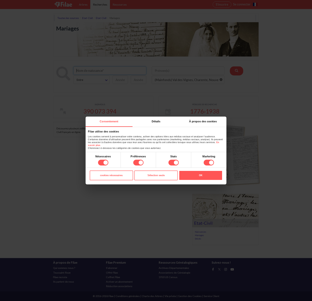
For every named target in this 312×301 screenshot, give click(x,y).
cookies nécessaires (111, 175)
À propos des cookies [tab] (203, 121)
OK (200, 175)
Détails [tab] (156, 121)
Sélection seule (156, 175)
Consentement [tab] (109, 121)
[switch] (138, 162)
